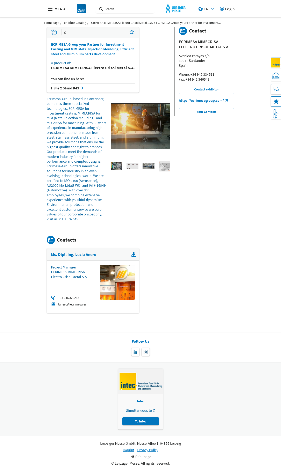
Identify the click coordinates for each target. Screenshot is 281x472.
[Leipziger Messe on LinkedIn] (135, 352)
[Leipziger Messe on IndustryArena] (146, 352)
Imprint (128, 450)
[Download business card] (134, 254)
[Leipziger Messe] (175, 8)
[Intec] (276, 63)
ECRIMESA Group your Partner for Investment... (188, 23)
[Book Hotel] (276, 76)
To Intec (140, 421)
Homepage (51, 23)
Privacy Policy (147, 450)
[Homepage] (81, 8)
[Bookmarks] (276, 101)
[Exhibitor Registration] (276, 114)
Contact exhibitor (206, 89)
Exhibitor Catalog (74, 23)
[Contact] (276, 89)
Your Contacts (206, 112)
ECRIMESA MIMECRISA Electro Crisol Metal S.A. (121, 23)
